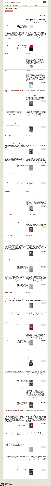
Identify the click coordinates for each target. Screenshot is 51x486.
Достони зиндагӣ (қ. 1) (9, 292)
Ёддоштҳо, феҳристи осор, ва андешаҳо (12, 332)
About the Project (37, 5)
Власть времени (8, 135)
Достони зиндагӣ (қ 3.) (9, 259)
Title (43, 15)
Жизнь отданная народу (9, 30)
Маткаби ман (7, 191)
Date (45, 15)
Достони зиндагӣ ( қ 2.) (9, 274)
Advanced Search (44, 2)
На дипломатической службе (10, 173)
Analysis (31, 5)
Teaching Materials (24, 5)
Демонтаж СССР (8, 311)
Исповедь (7, 70)
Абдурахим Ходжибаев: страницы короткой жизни (14, 17)
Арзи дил (6, 53)
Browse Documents (8, 5)
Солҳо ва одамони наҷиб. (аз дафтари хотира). (14, 388)
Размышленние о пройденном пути (12, 431)
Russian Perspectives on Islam (13, 2)
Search (46, 2)
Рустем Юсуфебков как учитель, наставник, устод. (14, 410)
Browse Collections (16, 5)
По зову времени (8, 454)
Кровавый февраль (8, 235)
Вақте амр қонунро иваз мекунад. (11, 348)
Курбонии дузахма (8, 214)
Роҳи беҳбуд (7, 156)
